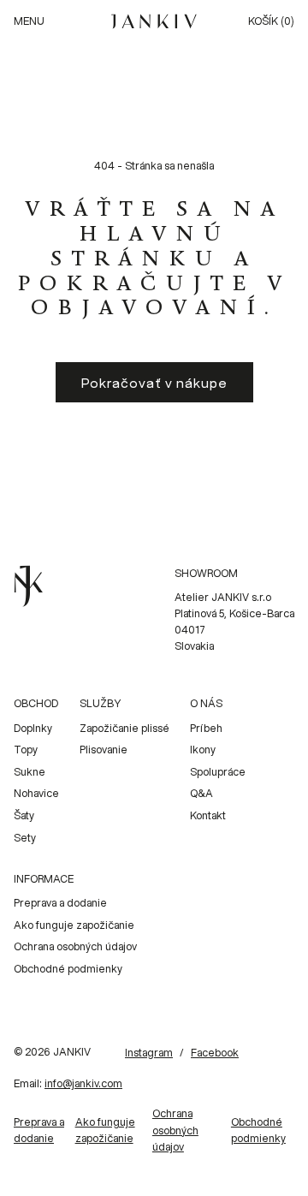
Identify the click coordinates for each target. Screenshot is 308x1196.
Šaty (24, 815)
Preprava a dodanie (60, 903)
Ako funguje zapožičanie (74, 925)
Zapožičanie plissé (124, 728)
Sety (25, 837)
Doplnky (33, 728)
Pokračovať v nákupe (154, 382)
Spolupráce (218, 772)
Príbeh (206, 728)
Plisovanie (103, 749)
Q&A (201, 793)
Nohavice (36, 793)
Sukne (29, 772)
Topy (26, 749)
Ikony (203, 749)
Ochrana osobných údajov (75, 946)
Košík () (271, 21)
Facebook (215, 1052)
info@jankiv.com (83, 1083)
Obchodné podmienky (68, 968)
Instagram (149, 1052)
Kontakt (208, 815)
